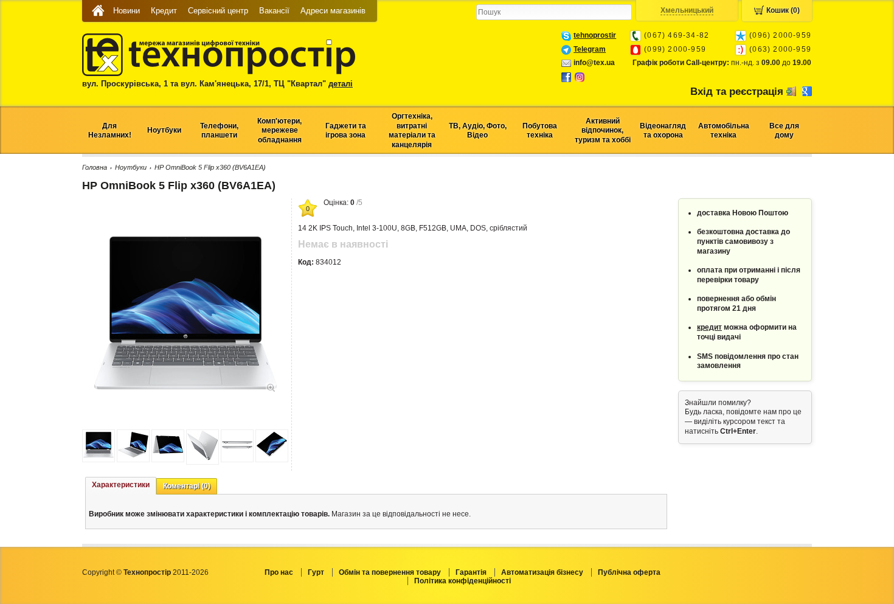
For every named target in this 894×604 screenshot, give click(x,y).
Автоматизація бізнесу (542, 572)
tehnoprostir (594, 35)
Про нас (279, 572)
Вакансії (274, 10)
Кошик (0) (783, 10)
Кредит (164, 10)
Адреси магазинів (333, 10)
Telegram (589, 49)
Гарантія (471, 572)
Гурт (316, 572)
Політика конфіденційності (462, 581)
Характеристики (121, 485)
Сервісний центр (218, 10)
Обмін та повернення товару (390, 572)
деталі (340, 83)
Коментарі (186, 486)
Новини (126, 10)
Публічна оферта (629, 572)
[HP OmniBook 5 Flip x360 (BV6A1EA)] (185, 387)
